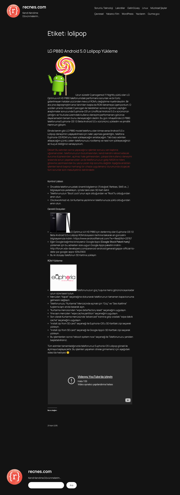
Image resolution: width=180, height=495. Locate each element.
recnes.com (34, 7)
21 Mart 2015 (53, 425)
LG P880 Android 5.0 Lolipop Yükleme (83, 51)
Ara (71, 485)
